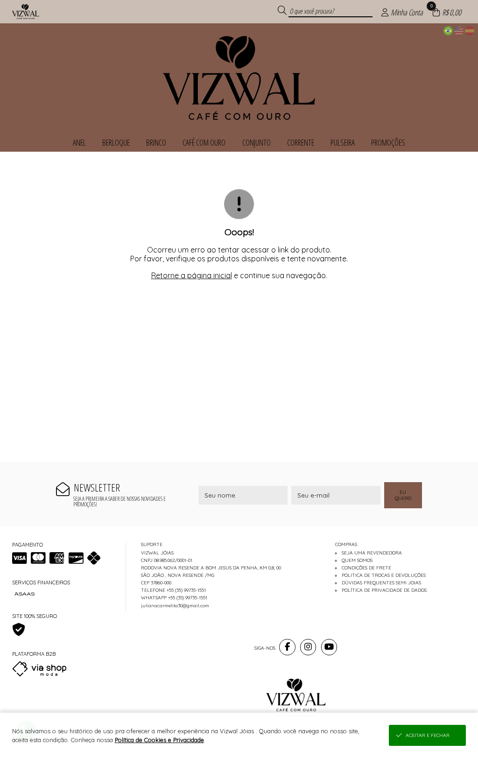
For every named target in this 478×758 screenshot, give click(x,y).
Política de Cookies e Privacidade (159, 740)
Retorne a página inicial (191, 275)
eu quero (403, 495)
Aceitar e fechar (428, 735)
